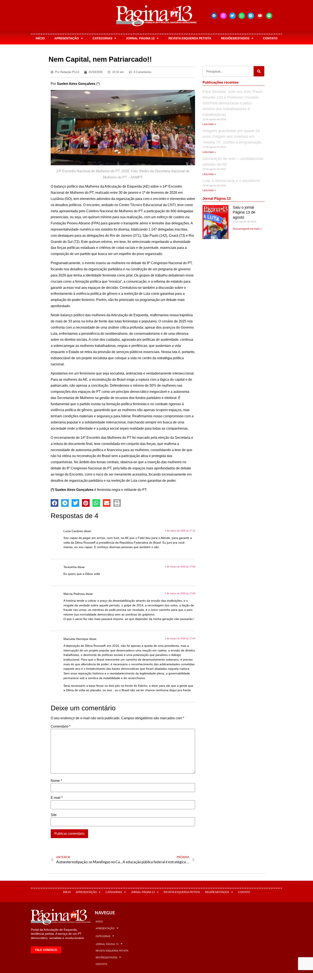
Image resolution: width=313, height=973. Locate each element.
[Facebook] (214, 16)
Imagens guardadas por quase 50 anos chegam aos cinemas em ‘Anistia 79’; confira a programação (231, 136)
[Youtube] (260, 16)
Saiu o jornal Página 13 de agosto (244, 212)
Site (54, 815)
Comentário (60, 726)
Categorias (102, 38)
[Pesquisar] (259, 71)
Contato (270, 38)
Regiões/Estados (235, 38)
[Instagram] (223, 16)
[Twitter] (232, 16)
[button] (54, 503)
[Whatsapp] (241, 16)
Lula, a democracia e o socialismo (231, 181)
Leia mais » (209, 124)
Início (40, 38)
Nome (56, 780)
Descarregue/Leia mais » (247, 228)
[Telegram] (251, 16)
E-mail (57, 797)
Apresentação (66, 38)
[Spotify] (269, 16)
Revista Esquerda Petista (189, 38)
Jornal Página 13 (140, 38)
